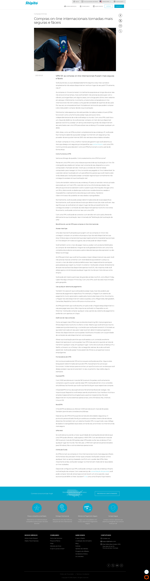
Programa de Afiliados (82, 551)
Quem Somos (99, 6)
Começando (85, 6)
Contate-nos (106, 535)
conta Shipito (98, 144)
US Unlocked (79, 556)
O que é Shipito (80, 538)
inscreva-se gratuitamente (107, 493)
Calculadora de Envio (91, 1)
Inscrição (119, 6)
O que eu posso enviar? (57, 548)
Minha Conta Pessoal (31, 538)
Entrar (108, 6)
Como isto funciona (56, 538)
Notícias (77, 546)
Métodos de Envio (55, 546)
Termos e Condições (83, 574)
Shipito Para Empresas (31, 541)
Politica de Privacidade (67, 574)
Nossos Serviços (71, 6)
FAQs (51, 543)
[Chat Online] (146, 577)
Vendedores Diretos (81, 554)
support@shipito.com (109, 541)
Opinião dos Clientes (81, 548)
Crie (85, 476)
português (119, 1)
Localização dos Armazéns (83, 541)
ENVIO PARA (106, 1)
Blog (77, 1)
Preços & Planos (55, 541)
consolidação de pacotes (100, 471)
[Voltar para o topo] (146, 572)
